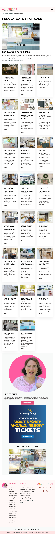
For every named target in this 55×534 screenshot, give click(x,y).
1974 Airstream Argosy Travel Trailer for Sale (26, 79)
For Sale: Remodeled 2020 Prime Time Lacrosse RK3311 (44, 153)
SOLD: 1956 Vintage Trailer (27, 334)
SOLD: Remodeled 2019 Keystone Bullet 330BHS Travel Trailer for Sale (9, 190)
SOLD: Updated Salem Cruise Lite (44, 225)
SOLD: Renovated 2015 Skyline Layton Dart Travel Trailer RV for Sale (45, 115)
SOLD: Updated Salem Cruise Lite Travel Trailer (44, 300)
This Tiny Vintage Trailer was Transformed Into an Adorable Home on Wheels (27, 190)
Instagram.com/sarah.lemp (15, 60)
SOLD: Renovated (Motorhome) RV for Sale (26, 300)
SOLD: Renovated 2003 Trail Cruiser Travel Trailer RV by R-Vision (10, 153)
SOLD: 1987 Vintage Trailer (10, 334)
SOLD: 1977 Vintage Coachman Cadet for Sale (10, 300)
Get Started (27, 402)
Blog (6, 13)
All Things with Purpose (21, 532)
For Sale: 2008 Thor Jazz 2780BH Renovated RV (26, 152)
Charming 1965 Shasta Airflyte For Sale (9, 79)
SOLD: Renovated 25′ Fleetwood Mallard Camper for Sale (9, 264)
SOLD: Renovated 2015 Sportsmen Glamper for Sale (9, 114)
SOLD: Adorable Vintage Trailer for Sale (44, 263)
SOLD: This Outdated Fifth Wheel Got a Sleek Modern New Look (10, 227)
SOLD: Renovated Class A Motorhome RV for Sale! (27, 264)
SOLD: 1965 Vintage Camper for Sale (27, 225)
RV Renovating (10, 13)
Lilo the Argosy (44, 77)
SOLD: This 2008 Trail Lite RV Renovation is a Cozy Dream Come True (44, 190)
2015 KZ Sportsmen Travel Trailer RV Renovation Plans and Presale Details (27, 115)
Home (3, 13)
